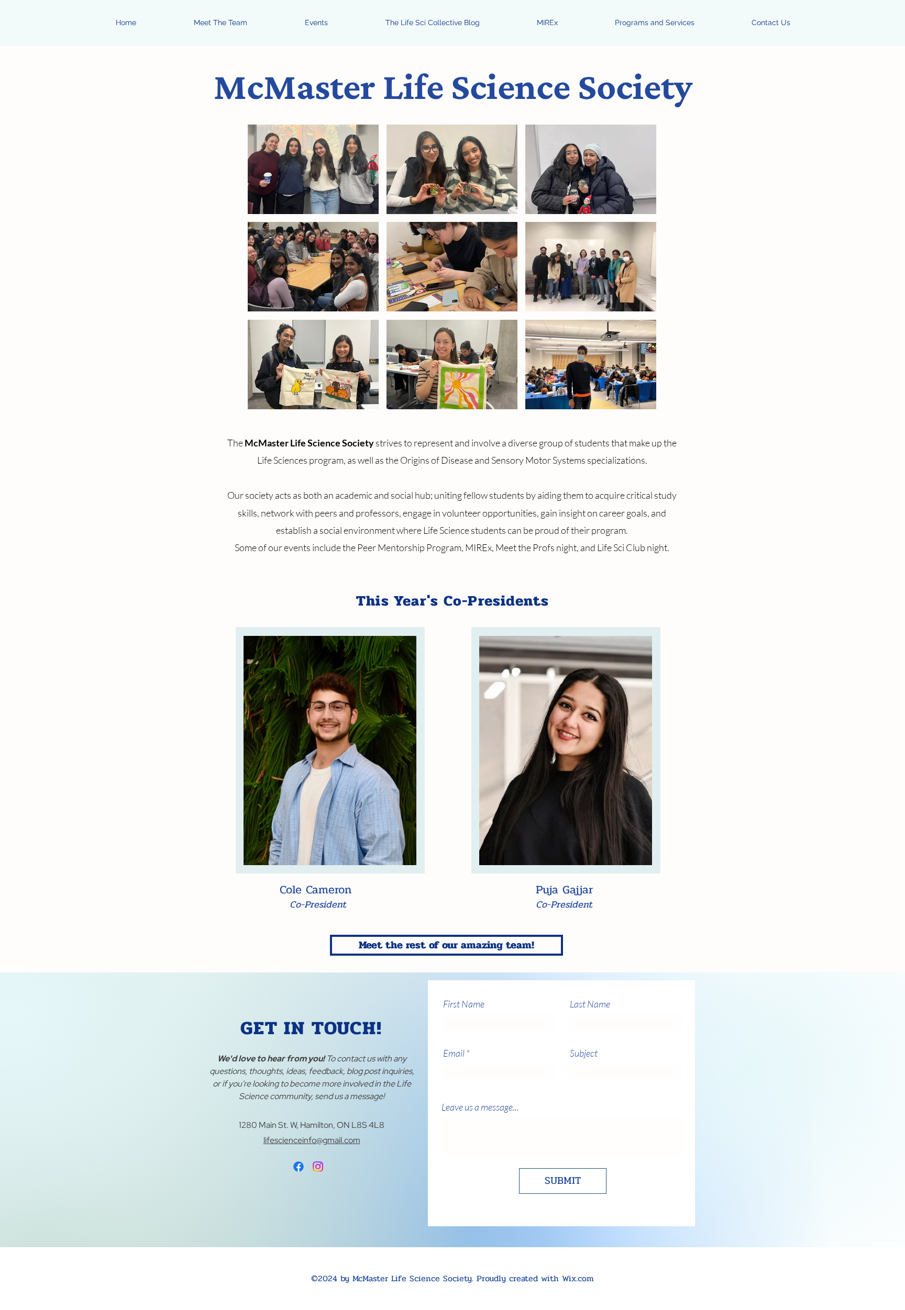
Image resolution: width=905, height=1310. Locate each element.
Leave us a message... (480, 1107)
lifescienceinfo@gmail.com (311, 1140)
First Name (463, 1004)
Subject (584, 1053)
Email (454, 1053)
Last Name (590, 1004)
